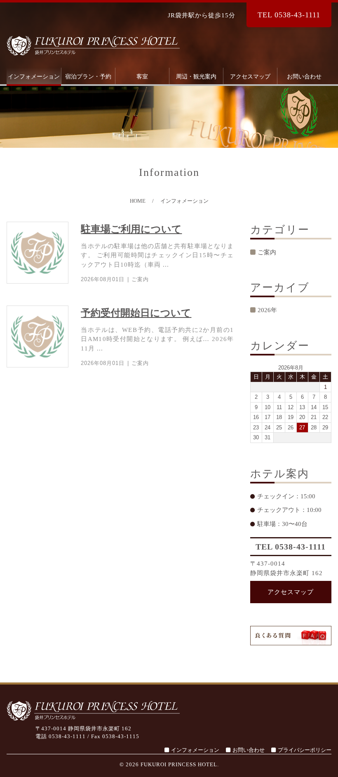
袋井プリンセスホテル (93, 45)
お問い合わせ (304, 76)
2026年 (267, 310)
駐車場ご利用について (131, 229)
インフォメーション (34, 76)
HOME (138, 201)
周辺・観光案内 (196, 76)
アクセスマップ (250, 76)
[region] (169, 117)
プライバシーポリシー (304, 750)
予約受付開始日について (136, 313)
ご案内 (140, 279)
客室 (142, 76)
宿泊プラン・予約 (88, 76)
